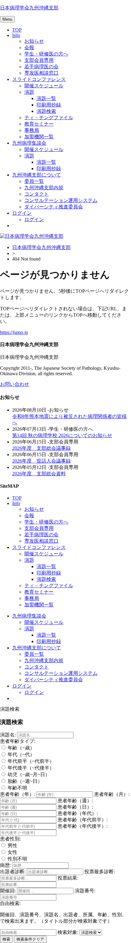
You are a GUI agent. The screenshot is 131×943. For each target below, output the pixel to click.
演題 (29, 92)
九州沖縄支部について (36, 174)
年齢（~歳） (20, 747)
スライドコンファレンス (39, 79)
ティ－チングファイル (48, 117)
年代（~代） (20, 754)
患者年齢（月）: (111, 794)
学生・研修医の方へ (46, 53)
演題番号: (85, 890)
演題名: (8, 734)
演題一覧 (46, 98)
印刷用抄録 (49, 104)
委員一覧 (34, 181)
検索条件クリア (30, 939)
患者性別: (10, 838)
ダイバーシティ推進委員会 (53, 206)
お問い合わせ (14, 384)
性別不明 (16, 858)
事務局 (31, 130)
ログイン (22, 213)
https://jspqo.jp (14, 332)
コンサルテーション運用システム (60, 200)
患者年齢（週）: (75, 800)
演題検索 (46, 111)
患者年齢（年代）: (78, 813)
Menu (7, 19)
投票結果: (68, 878)
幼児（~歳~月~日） (28, 774)
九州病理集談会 (29, 143)
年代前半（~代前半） (30, 761)
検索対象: (68, 932)
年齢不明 (16, 787)
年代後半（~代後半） (30, 767)
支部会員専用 (39, 60)
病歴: (5, 865)
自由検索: (10, 903)
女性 (11, 852)
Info (16, 35)
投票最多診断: (99, 871)
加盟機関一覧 (39, 136)
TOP (17, 29)
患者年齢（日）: (75, 807)
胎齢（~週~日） (24, 781)
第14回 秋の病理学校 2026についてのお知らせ (62, 435)
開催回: (8, 890)
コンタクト (36, 194)
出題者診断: (13, 871)
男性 (11, 845)
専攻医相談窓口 (41, 73)
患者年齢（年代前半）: (83, 819)
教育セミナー (39, 123)
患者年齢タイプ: (17, 741)
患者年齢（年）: (17, 794)
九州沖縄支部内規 (43, 187)
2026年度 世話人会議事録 (41, 460)
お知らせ (34, 41)
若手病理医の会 (41, 66)
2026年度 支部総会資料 (39, 473)
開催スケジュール (43, 85)
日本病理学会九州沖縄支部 (29, 7)
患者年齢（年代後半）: (83, 826)
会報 (29, 47)
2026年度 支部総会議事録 (41, 448)
